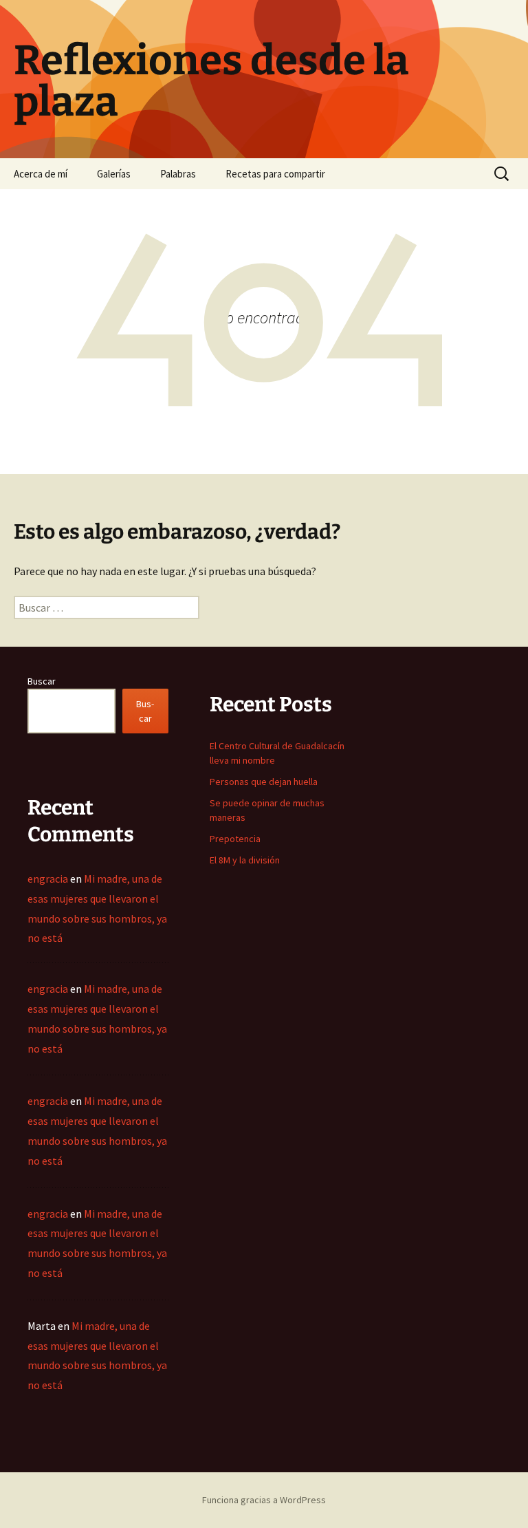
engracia (48, 878)
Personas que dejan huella (264, 781)
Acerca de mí (40, 173)
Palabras (178, 173)
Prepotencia (235, 838)
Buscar (42, 681)
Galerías (114, 173)
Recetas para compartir (275, 173)
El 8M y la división (245, 860)
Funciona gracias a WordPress (264, 1500)
